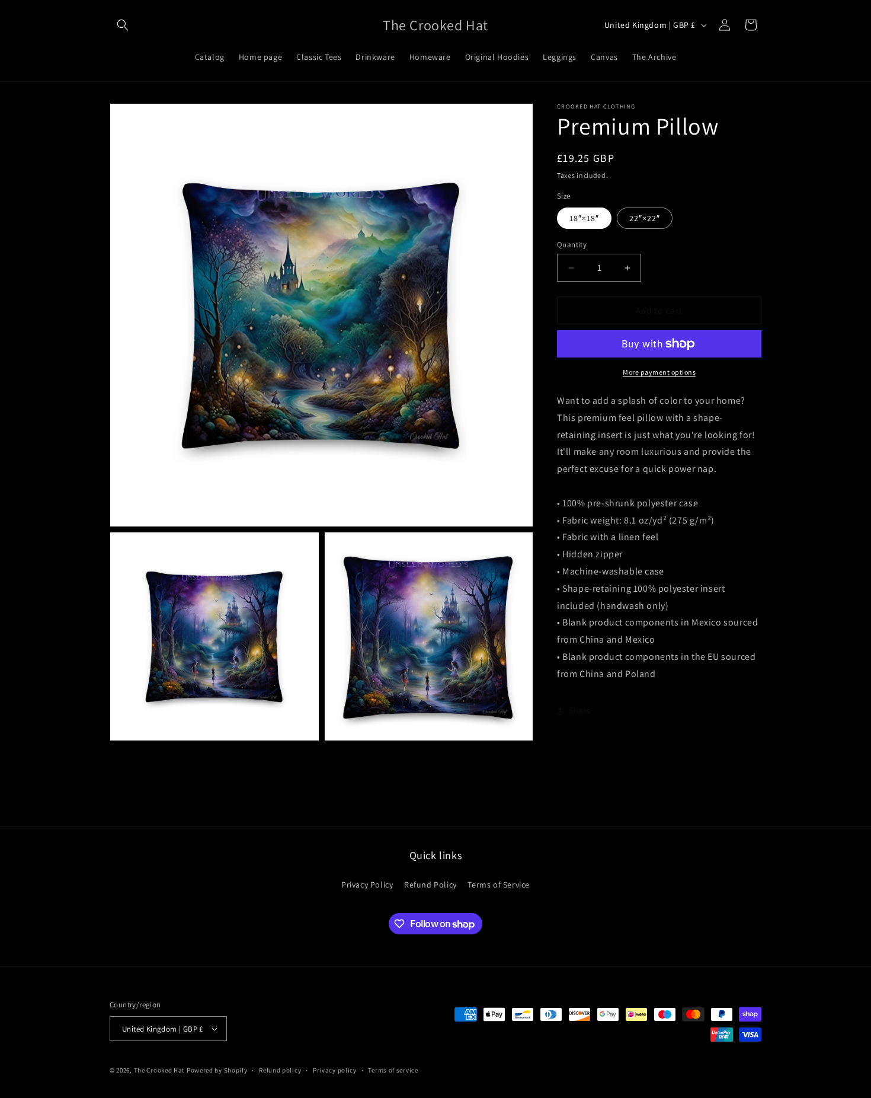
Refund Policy (430, 884)
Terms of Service (498, 884)
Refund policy (280, 1070)
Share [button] (580, 710)
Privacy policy (335, 1070)
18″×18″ (584, 218)
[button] (123, 25)
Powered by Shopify (217, 1070)
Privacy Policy (367, 884)
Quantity (572, 245)
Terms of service (393, 1070)
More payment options (659, 372)
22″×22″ (644, 218)
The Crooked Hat (159, 1070)
